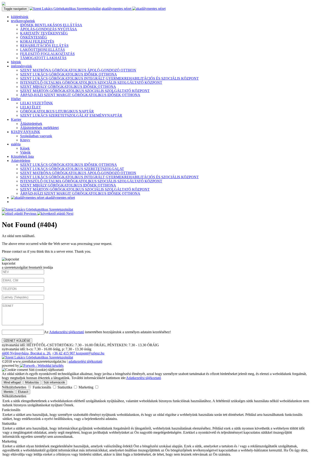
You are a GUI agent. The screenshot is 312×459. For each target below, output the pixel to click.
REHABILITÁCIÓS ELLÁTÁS (44, 45)
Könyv (25, 140)
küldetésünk (19, 17)
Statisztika (65, 387)
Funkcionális (42, 387)
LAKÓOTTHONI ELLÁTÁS (42, 50)
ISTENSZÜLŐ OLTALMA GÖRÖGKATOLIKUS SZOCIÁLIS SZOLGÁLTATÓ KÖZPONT (91, 82)
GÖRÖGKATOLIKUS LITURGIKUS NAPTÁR (57, 111)
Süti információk (54, 382)
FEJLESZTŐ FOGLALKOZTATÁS (47, 54)
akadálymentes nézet (117, 8)
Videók (25, 152)
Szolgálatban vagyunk (36, 136)
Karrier (16, 119)
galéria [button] (16, 144)
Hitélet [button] (16, 99)
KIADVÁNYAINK (25, 132)
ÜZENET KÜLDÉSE (17, 340)
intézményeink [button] (21, 66)
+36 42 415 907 (64, 353)
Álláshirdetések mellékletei (39, 128)
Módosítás (32, 382)
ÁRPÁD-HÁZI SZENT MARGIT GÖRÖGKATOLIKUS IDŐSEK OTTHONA (80, 95)
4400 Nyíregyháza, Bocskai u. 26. (26, 353)
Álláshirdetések (31, 124)
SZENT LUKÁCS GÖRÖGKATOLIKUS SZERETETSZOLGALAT (72, 169)
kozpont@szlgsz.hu (90, 353)
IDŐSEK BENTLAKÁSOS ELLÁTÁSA (51, 25)
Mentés (8, 391)
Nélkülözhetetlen (14, 387)
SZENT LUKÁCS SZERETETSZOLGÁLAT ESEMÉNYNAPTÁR (71, 115)
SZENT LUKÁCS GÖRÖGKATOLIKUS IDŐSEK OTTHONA (68, 74)
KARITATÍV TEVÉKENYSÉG (44, 33)
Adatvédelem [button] (20, 161)
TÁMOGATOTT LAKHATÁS (43, 58)
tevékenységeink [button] (23, 21)
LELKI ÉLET (30, 107)
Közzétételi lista (22, 156)
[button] (19, 213)
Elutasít (23, 391)
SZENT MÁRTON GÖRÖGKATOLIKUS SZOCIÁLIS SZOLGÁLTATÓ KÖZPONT (85, 91)
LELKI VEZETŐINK (36, 103)
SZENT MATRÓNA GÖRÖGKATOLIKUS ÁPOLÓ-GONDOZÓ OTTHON (78, 70)
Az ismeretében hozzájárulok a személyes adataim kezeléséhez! (107, 332)
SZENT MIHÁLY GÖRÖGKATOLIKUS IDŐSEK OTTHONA (68, 87)
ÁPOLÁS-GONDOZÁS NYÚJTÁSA (48, 29)
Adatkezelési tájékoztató (66, 332)
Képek (25, 148)
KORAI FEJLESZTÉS (37, 41)
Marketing (86, 387)
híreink (16, 62)
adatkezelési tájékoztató (85, 361)
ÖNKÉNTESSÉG (33, 37)
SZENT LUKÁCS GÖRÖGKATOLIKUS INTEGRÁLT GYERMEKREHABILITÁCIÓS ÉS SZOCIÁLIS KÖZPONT (109, 78)
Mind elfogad (12, 382)
